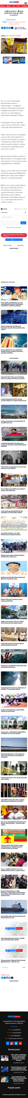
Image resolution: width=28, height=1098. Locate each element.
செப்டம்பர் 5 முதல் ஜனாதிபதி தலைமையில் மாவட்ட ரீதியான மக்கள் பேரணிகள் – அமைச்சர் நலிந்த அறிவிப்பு (14, 823)
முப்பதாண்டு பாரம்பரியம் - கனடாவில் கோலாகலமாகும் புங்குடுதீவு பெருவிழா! (11, 533)
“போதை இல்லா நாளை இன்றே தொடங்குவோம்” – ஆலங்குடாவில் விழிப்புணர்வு (13, 489)
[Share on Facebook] (5, 28)
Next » (24, 967)
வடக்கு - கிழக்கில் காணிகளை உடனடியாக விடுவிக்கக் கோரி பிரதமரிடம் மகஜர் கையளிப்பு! (13, 869)
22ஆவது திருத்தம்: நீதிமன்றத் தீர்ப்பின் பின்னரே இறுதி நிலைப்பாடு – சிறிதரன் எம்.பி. (13, 960)
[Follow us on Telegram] (2, 978)
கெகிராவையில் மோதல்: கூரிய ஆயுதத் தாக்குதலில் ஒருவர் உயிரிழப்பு (14, 778)
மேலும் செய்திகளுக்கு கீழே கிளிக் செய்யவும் (13, 235)
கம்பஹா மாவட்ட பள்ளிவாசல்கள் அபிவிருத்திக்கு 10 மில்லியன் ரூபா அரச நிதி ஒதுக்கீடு (13, 732)
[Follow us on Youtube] (12, 978)
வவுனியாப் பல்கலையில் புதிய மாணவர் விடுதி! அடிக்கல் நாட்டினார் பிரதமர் (12, 710)
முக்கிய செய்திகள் (7, 245)
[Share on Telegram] (9, 28)
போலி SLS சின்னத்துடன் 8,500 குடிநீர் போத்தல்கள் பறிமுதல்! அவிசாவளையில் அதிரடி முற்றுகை (13, 327)
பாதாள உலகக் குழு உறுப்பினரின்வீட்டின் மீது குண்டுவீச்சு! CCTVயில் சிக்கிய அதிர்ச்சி (12, 511)
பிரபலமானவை (20, 245)
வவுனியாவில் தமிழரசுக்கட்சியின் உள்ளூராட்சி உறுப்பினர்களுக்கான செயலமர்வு (12, 644)
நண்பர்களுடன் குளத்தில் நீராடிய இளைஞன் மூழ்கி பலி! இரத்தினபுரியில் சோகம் (13, 666)
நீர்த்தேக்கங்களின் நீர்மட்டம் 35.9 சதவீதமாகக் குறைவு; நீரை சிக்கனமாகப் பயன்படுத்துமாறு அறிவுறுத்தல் (12, 755)
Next (27, 551)
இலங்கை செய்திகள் (20, 22)
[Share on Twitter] (7, 28)
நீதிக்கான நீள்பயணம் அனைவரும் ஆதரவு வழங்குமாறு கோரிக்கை (11, 600)
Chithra (3, 36)
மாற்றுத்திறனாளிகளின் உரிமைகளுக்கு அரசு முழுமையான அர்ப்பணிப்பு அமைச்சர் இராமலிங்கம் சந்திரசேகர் (13, 444)
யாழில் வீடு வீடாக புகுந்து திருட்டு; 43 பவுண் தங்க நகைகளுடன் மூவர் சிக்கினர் (13, 467)
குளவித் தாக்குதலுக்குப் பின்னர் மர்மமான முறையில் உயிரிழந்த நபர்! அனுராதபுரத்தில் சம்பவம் (13, 399)
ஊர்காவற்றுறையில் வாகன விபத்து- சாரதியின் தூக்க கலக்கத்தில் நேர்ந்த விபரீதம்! (12, 938)
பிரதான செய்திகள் (14, 24)
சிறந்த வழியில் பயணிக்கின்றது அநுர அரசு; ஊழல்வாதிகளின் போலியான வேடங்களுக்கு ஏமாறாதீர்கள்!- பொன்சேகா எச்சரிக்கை (12, 304)
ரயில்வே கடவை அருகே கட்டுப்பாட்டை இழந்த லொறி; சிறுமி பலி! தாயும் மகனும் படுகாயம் (12, 622)
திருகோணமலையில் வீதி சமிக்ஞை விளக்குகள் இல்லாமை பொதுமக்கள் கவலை (13, 577)
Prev (1, 551)
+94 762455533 (16, 1032)
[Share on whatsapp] (2, 28)
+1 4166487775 (16, 1029)
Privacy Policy (14, 1026)
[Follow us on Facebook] (5, 978)
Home (4, 22)
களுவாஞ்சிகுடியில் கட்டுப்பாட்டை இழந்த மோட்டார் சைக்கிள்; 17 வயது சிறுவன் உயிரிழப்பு (13, 688)
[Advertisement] (14, 83)
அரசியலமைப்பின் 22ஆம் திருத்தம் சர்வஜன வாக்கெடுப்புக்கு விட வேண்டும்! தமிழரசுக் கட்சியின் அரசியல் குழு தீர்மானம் (12, 847)
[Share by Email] (12, 28)
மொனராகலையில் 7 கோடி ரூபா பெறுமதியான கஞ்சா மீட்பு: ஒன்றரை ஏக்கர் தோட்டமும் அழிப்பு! (13, 377)
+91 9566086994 (15, 1035)
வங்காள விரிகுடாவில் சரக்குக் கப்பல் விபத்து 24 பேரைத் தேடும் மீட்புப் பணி (13, 916)
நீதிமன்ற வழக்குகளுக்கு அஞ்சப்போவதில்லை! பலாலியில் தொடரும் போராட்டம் (12, 555)
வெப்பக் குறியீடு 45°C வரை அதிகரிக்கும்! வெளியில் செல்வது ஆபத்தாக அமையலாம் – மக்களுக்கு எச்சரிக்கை (12, 351)
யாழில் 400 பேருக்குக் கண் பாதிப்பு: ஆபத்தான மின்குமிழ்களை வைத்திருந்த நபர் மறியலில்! (12, 800)
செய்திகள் (10, 22)
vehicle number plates (10, 19)
